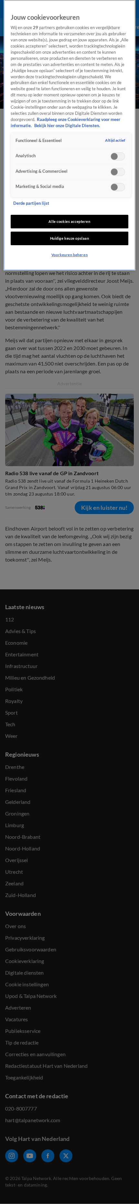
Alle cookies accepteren (69, 221)
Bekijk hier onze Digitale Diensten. (67, 125)
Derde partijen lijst (31, 203)
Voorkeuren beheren (69, 255)
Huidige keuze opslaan (69, 238)
